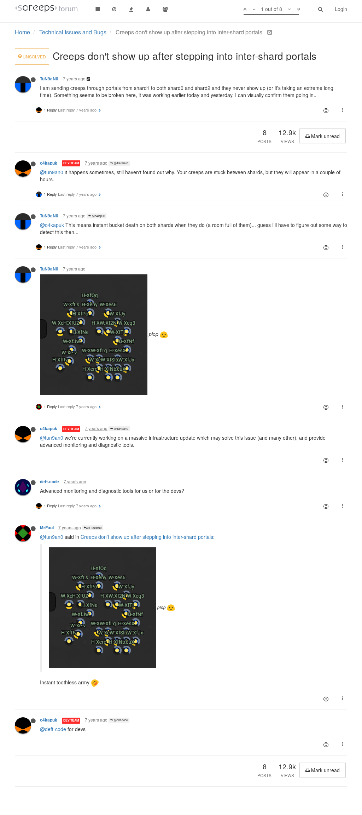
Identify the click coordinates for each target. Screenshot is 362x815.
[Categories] (97, 9)
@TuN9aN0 (120, 163)
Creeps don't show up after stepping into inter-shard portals (147, 536)
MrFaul (47, 528)
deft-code (49, 482)
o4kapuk (48, 163)
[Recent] (114, 9)
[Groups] (165, 9)
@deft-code (120, 720)
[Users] (148, 9)
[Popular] (131, 9)
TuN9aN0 (49, 79)
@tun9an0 (51, 172)
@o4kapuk (98, 216)
